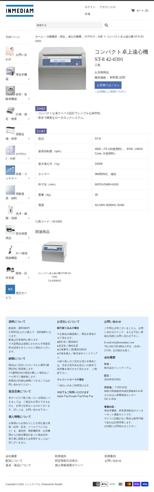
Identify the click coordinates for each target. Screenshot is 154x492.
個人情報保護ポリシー (69, 465)
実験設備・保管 (18, 136)
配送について (14, 460)
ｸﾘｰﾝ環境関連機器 (18, 255)
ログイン (90, 7)
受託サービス (16, 295)
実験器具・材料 (18, 196)
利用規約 (60, 456)
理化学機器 (18, 77)
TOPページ (13, 37)
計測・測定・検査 (18, 116)
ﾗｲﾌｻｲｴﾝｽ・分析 (18, 156)
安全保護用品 (18, 236)
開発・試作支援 (18, 275)
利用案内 (110, 456)
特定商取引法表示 (66, 460)
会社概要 (11, 456)
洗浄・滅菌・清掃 (18, 216)
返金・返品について (18, 465)
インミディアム (33, 484)
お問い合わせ (16, 57)
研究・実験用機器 (18, 96)
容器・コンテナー (18, 176)
